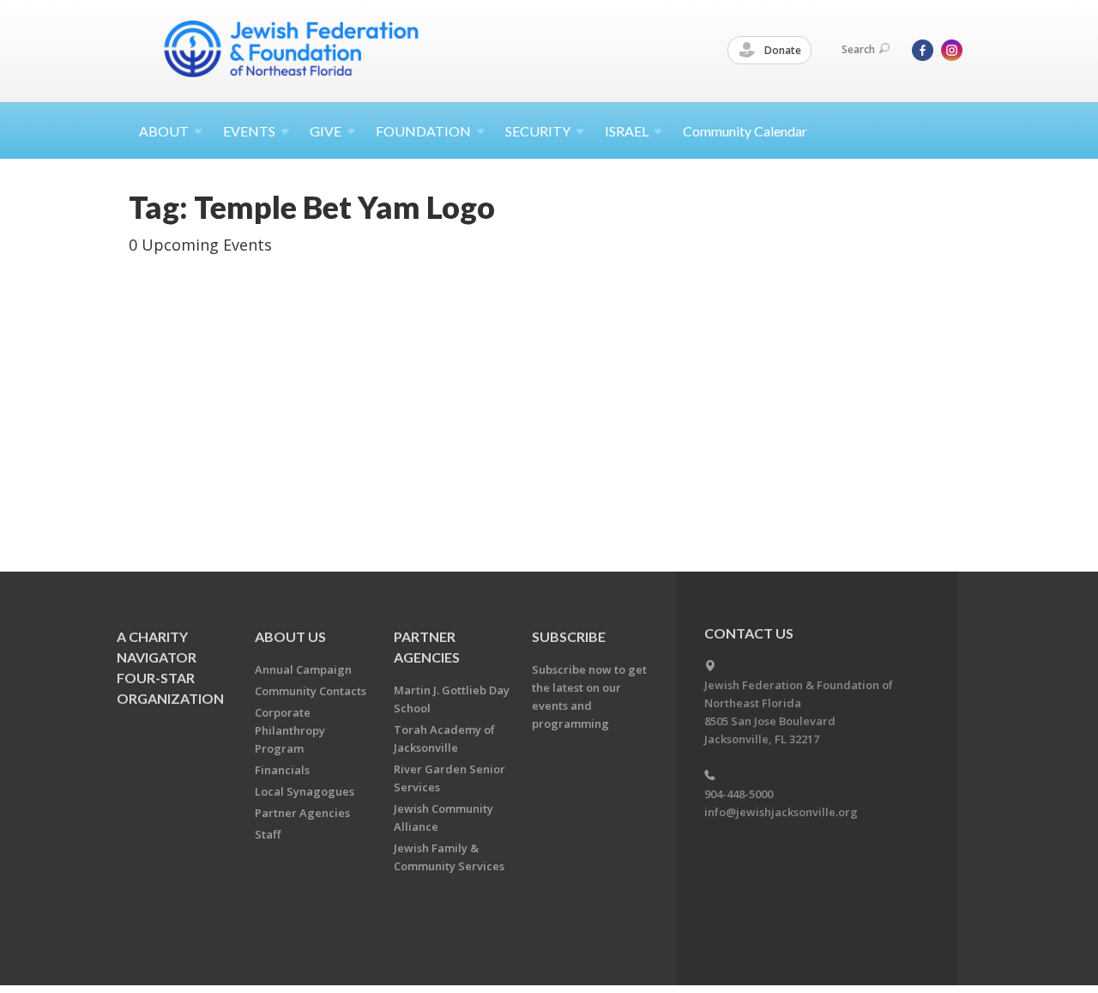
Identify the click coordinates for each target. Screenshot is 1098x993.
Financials (282, 770)
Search (858, 49)
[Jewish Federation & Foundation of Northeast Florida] (292, 49)
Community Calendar (745, 131)
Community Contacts (310, 691)
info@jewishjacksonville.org (781, 812)
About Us (290, 636)
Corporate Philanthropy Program (290, 730)
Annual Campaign (303, 669)
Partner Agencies (302, 812)
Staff (268, 834)
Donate (781, 50)
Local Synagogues (304, 791)
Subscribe (569, 636)
